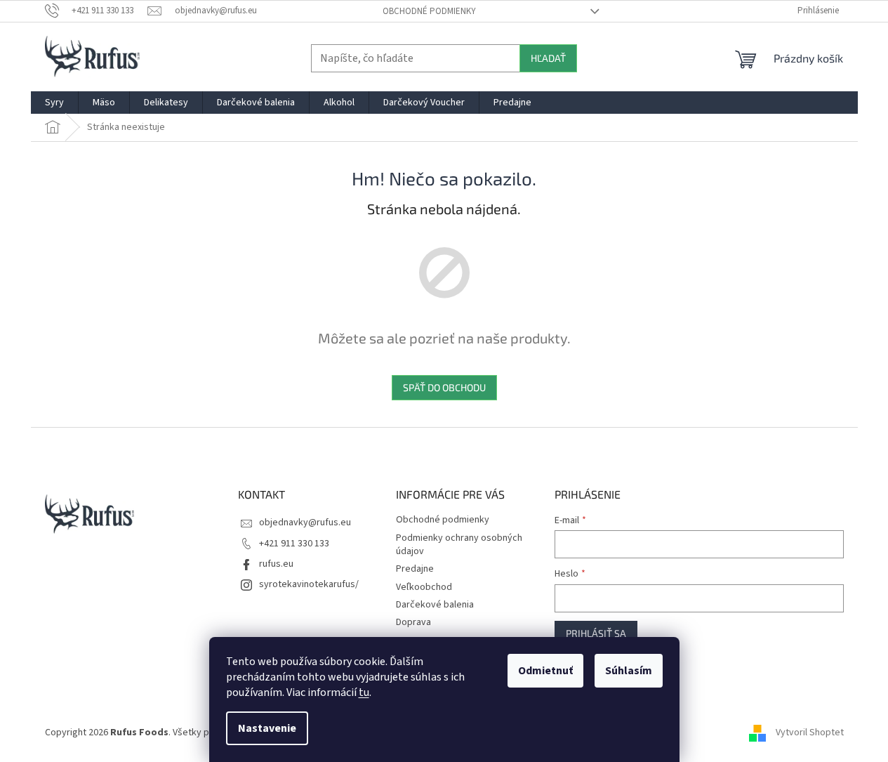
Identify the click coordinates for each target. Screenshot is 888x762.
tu (364, 692)
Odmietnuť (545, 670)
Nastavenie (267, 728)
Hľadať (548, 58)
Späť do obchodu (444, 387)
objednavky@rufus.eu (305, 522)
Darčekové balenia (435, 605)
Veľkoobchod (424, 587)
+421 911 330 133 (294, 544)
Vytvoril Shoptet (810, 732)
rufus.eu (276, 564)
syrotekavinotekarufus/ (309, 584)
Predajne (415, 569)
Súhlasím (628, 670)
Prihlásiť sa (596, 633)
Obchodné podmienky (429, 11)
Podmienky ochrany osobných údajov (459, 544)
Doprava (413, 622)
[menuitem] (54, 102)
